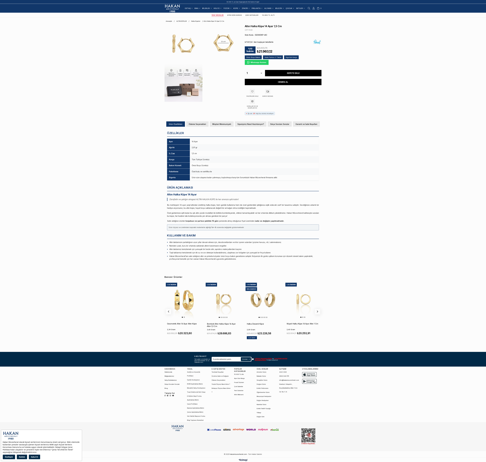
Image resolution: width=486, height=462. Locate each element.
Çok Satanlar (252, 15)
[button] (182, 317)
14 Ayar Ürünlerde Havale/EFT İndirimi (243, 2)
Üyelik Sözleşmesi (193, 380)
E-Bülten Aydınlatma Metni (263, 358)
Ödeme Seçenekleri (197, 124)
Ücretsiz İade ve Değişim (220, 376)
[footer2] (309, 374)
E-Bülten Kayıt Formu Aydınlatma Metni (194, 398)
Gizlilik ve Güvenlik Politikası (193, 374)
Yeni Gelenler (238, 390)
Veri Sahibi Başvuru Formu (196, 416)
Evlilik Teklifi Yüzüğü (264, 408)
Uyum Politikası (192, 404)
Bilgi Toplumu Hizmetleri (195, 420)
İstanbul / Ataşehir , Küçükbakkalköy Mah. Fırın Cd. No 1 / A (288, 388)
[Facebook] (165, 395)
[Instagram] (170, 395)
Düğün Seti (260, 417)
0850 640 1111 (284, 376)
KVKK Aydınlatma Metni (195, 384)
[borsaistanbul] (308, 436)
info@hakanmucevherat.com (289, 380)
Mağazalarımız (169, 376)
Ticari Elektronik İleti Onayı (196, 392)
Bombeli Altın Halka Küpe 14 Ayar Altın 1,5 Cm (221, 325)
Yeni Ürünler (217, 15)
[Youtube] (173, 395)
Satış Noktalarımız (171, 380)
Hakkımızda (168, 372)
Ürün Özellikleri (175, 124)
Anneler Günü (261, 372)
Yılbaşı (259, 412)
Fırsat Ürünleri (239, 382)
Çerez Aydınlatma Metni (195, 412)
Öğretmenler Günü (263, 392)
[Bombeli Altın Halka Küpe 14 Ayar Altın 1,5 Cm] (223, 300)
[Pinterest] (167, 395)
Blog (166, 388)
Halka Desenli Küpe (255, 324)
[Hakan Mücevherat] (172, 8)
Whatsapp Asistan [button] (258, 62)
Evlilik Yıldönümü (262, 388)
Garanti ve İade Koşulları (306, 124)
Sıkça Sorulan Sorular (279, 124)
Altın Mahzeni (239, 394)
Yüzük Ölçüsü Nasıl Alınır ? (221, 384)
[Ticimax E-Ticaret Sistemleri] (243, 460)
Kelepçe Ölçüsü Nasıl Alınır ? (221, 390)
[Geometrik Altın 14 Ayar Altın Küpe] (183, 300)
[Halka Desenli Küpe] (262, 300)
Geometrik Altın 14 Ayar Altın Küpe (182, 323)
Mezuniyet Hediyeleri (264, 396)
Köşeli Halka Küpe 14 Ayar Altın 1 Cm (302, 323)
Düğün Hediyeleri (263, 400)
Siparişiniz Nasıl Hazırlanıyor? (250, 124)
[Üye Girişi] (314, 8)
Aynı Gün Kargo (234, 15)
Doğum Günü (261, 384)
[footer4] (309, 381)
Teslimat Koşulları (218, 372)
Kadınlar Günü (261, 404)
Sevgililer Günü (262, 380)
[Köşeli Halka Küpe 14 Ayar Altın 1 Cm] (302, 300)
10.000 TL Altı (268, 15)
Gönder (245, 359)
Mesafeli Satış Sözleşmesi (196, 388)
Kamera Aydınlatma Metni (195, 408)
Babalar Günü (261, 376)
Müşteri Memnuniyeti (221, 124)
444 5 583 (283, 372)
